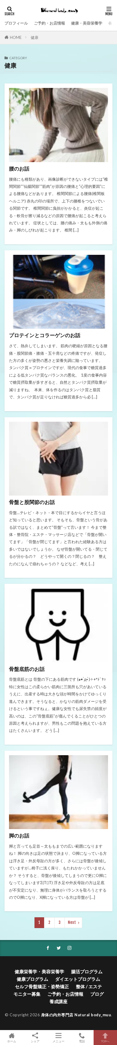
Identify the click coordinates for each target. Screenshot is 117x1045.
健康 (34, 37)
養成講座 (59, 1001)
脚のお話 (19, 836)
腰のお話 (19, 169)
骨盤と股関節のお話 (32, 502)
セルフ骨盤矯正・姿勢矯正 (42, 986)
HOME (16, 37)
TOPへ (105, 1041)
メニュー (58, 1041)
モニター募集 (27, 994)
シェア (35, 1041)
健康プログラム (32, 979)
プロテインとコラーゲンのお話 (44, 335)
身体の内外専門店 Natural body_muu (76, 1014)
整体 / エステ (89, 986)
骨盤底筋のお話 (27, 669)
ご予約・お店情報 (49, 23)
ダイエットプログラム (77, 979)
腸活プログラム (87, 971)
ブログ (97, 994)
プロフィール (16, 23)
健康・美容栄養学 (86, 23)
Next (72, 922)
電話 (82, 1041)
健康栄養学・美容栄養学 (39, 971)
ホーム (11, 1041)
